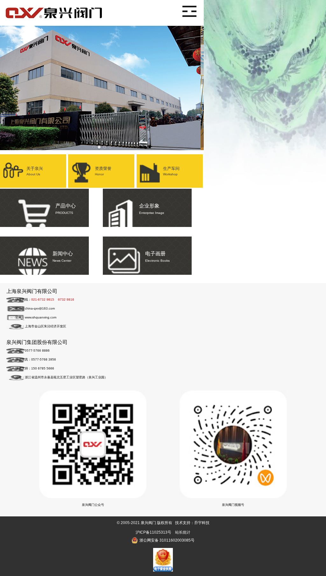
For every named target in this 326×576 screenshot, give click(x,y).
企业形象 (151, 209)
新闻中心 (63, 256)
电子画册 (157, 256)
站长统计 (182, 532)
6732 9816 (66, 299)
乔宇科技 (201, 523)
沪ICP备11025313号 (153, 532)
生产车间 (171, 171)
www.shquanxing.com (40, 317)
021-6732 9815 (42, 299)
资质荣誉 (103, 171)
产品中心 (65, 209)
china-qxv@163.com (40, 308)
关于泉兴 (34, 171)
